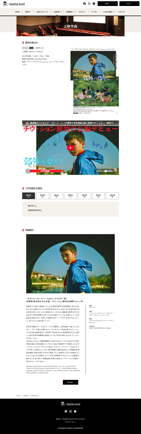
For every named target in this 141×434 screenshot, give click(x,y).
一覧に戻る (69, 382)
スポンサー (122, 12)
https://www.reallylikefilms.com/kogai (100, 328)
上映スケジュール (42, 12)
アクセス (128, 3)
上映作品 (57, 12)
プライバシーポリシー (70, 422)
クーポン (94, 12)
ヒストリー (82, 12)
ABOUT (27, 12)
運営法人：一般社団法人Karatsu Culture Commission (70, 419)
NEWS (107, 3)
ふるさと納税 (107, 12)
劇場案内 (69, 12)
